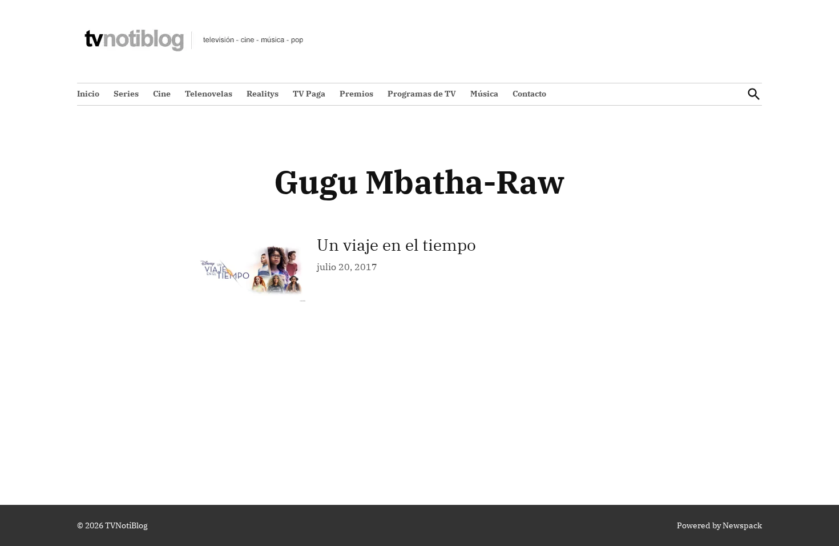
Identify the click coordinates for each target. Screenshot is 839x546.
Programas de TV (422, 94)
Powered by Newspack (719, 525)
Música (484, 94)
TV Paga (309, 94)
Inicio (88, 94)
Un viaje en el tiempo (396, 244)
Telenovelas (208, 94)
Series (126, 94)
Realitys (263, 94)
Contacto (529, 94)
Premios (356, 94)
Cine (162, 94)
